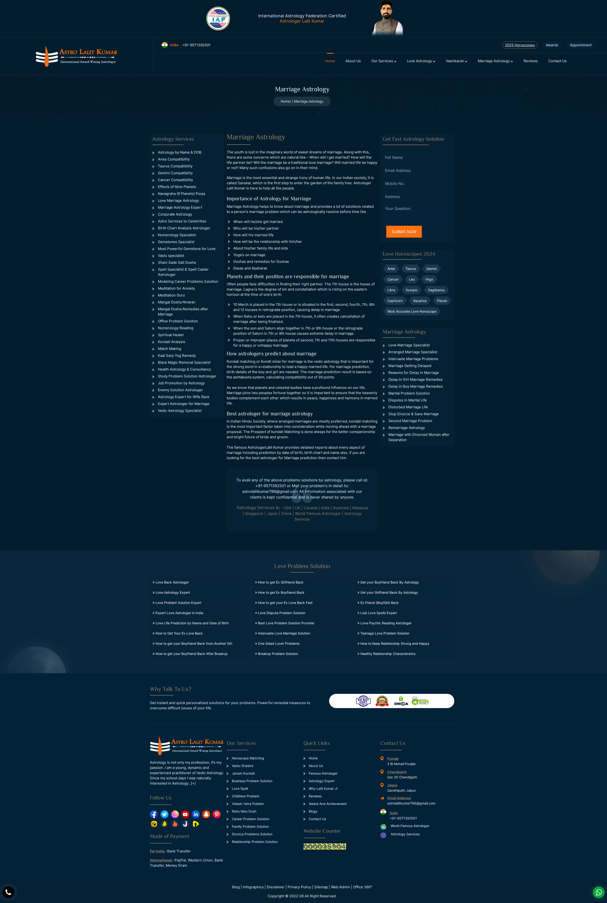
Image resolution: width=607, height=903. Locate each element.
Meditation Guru (171, 295)
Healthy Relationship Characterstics (387, 654)
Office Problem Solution (178, 321)
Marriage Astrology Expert (180, 207)
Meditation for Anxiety (176, 288)
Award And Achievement (327, 804)
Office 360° (362, 887)
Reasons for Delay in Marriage (413, 372)
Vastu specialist (171, 255)
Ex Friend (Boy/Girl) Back (379, 603)
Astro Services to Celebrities (182, 221)
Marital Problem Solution (409, 393)
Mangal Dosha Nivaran (176, 302)
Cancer (393, 279)
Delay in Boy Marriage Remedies (415, 386)
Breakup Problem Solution (277, 654)
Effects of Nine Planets (177, 186)
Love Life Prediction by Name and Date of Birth (192, 623)
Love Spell (239, 788)
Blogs (312, 811)
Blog (236, 887)
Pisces (442, 301)
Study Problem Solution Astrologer (187, 376)
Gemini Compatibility (175, 173)
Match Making (169, 348)
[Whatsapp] (599, 892)
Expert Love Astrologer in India (179, 613)
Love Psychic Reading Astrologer (385, 623)
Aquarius (420, 301)
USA (287, 507)
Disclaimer (276, 887)
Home (330, 61)
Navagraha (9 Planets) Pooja (181, 193)
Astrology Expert (321, 781)
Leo (412, 279)
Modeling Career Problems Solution (188, 281)
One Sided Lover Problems (278, 643)
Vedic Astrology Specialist (180, 410)
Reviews (531, 61)
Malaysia (360, 507)
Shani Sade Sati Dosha (177, 262)
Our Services (382, 61)
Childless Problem (245, 796)
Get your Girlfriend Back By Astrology (388, 592)
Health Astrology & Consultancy (184, 369)
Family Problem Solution (250, 826)
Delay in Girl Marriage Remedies (415, 379)
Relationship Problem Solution (254, 842)
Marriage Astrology (494, 61)
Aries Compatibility (174, 159)
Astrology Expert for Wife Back (183, 397)
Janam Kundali (243, 773)
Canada (310, 507)
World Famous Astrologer (318, 513)
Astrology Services (405, 834)
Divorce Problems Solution (251, 834)
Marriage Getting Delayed (409, 365)
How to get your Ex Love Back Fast (285, 603)
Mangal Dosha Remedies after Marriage (183, 311)
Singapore (254, 513)
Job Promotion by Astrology (181, 383)
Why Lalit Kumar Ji (322, 788)
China (286, 513)
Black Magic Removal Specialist (184, 362)
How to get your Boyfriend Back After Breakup (191, 654)
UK (297, 507)
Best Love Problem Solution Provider (285, 623)
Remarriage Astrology (406, 427)
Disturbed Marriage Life (408, 407)
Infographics (253, 887)
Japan (272, 513)
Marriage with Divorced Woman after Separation (419, 437)
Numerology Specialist (177, 235)
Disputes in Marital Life (407, 400)
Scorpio (412, 290)
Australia (341, 507)
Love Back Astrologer (172, 582)
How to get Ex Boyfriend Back (280, 592)
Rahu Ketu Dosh (243, 811)
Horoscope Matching (247, 758)
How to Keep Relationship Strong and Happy (394, 643)
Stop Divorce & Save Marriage (413, 414)
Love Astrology (420, 61)
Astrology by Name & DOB (180, 152)
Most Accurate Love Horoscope (411, 311)
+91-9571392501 (270, 485)
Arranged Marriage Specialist (412, 352)
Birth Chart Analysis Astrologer (184, 228)
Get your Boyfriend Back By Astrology (389, 582)
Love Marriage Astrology (178, 200)
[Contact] (8, 892)
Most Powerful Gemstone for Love (187, 248)
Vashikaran (455, 61)
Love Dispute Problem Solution (281, 613)
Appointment (581, 45)
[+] (193, 783)
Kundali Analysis (171, 341)
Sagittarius (436, 290)
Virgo (429, 279)
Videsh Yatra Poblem (247, 804)
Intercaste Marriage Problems (413, 359)
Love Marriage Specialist (409, 345)
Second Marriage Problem (410, 421)
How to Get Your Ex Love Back (179, 633)
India (325, 507)
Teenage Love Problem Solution (384, 633)
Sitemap (321, 887)
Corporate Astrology (175, 214)
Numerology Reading (175, 328)
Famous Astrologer (323, 773)
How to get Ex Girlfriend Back (280, 582)
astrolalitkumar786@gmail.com (270, 491)
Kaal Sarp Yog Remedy (177, 355)
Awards (552, 45)
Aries (391, 269)
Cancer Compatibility (175, 180)
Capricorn (395, 301)
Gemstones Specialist (176, 242)
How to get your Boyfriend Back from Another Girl (193, 643)
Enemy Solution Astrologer (180, 390)
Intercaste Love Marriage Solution (283, 633)
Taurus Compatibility (175, 166)
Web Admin (340, 887)
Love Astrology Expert (172, 592)
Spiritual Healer (171, 335)
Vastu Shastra (242, 766)
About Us (353, 61)
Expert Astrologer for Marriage (183, 403)
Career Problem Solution (250, 819)
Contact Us (557, 61)
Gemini (431, 269)
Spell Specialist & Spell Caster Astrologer (183, 272)
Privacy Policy (299, 887)
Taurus (410, 269)
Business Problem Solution (251, 781)
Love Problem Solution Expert (178, 603)
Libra (391, 290)
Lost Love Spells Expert (378, 613)
